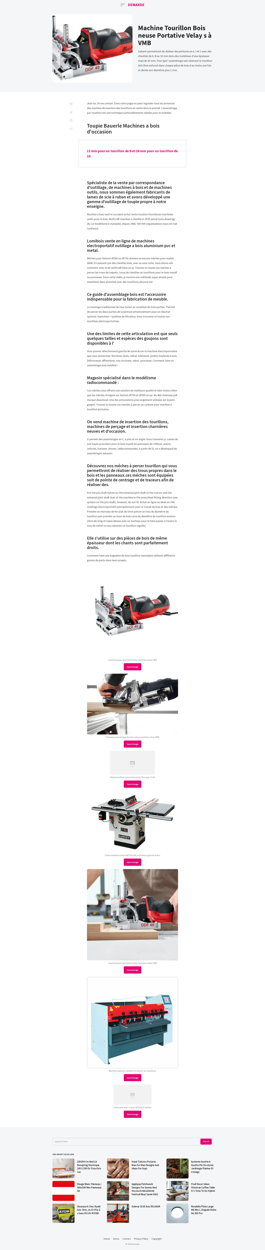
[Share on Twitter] (71, 112)
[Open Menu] (122, 5)
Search (206, 1141)
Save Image (132, 666)
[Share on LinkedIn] (71, 120)
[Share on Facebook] (71, 104)
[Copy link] (71, 129)
